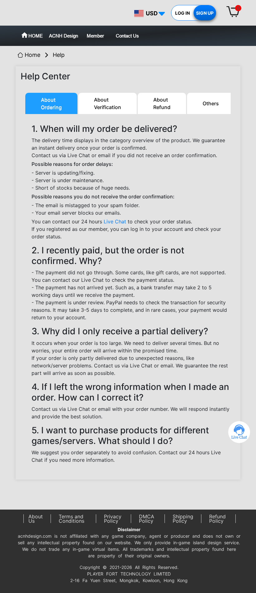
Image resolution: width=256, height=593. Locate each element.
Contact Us (127, 35)
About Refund (161, 103)
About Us (35, 518)
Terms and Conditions (71, 518)
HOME (35, 35)
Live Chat (115, 221)
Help (59, 55)
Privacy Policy (112, 518)
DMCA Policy (146, 518)
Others (211, 103)
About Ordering (51, 103)
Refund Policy (217, 518)
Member (95, 35)
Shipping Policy (183, 518)
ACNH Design (63, 35)
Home (32, 55)
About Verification (107, 103)
